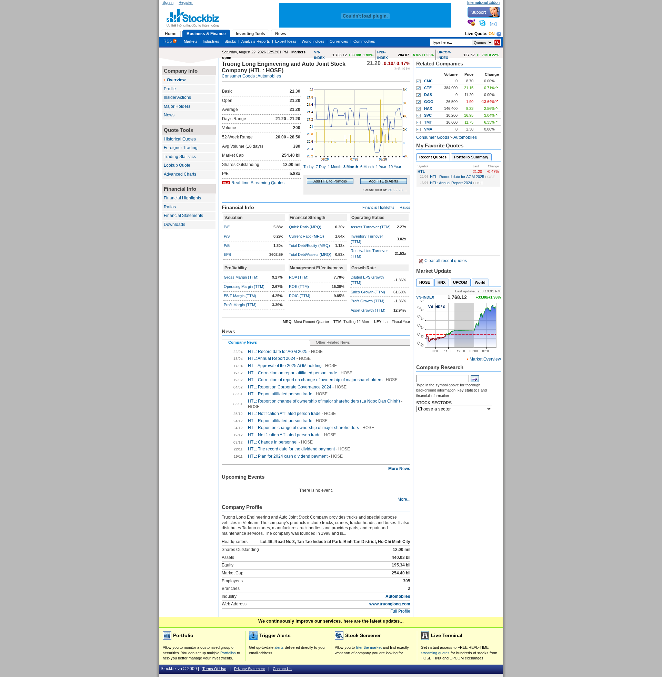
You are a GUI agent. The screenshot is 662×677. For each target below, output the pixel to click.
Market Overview (485, 359)
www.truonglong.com (389, 604)
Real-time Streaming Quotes (257, 182)
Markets (191, 41)
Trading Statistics (180, 156)
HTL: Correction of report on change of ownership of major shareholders (315, 379)
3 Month (350, 167)
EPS (227, 254)
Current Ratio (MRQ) (306, 236)
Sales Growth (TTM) (368, 292)
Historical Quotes (180, 139)
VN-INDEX (425, 297)
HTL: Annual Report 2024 (451, 183)
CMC (428, 81)
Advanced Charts (180, 174)
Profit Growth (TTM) (367, 301)
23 (401, 190)
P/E (227, 227)
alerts (279, 647)
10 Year (395, 167)
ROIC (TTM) (299, 296)
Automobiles (269, 76)
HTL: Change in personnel (273, 442)
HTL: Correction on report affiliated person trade (292, 373)
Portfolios (228, 653)
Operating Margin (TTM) (244, 286)
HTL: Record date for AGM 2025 (457, 177)
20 (390, 190)
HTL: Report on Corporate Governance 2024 (289, 387)
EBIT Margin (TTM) (240, 296)
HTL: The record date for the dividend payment (292, 449)
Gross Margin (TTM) (241, 277)
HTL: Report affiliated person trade (280, 394)
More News (399, 468)
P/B (227, 245)
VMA (428, 129)
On (492, 33)
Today (308, 167)
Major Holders (177, 106)
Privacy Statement (249, 669)
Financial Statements (183, 215)
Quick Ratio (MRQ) (305, 227)
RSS (168, 41)
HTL (421, 171)
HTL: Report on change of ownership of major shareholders (303, 427)
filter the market (369, 647)
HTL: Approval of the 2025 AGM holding (285, 365)
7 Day (321, 167)
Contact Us (282, 669)
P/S (227, 236)
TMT (428, 122)
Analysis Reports (255, 41)
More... (404, 499)
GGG (428, 102)
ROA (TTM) (299, 277)
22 (395, 190)
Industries (211, 41)
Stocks (230, 41)
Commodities (364, 41)
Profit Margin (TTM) (240, 305)
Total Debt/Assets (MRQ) (310, 254)
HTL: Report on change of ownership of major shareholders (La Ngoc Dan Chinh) (324, 401)
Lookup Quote (177, 165)
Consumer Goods (238, 76)
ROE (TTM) (299, 286)
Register (186, 2)
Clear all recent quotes (445, 260)
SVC (428, 115)
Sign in (167, 2)
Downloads (174, 224)
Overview (176, 79)
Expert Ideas (286, 41)
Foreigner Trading (181, 147)
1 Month (334, 167)
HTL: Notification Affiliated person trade (284, 413)
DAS (428, 95)
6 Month (367, 167)
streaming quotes (435, 653)
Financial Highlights (182, 198)
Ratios (170, 207)
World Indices (313, 41)
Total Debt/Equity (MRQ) (309, 245)
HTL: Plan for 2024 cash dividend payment (288, 456)
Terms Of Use (214, 669)
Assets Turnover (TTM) (371, 227)
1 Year (381, 167)
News (169, 115)
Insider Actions (177, 97)
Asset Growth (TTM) (368, 310)
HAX (428, 108)
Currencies (339, 41)
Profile (170, 88)
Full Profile (400, 611)
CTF (428, 88)
